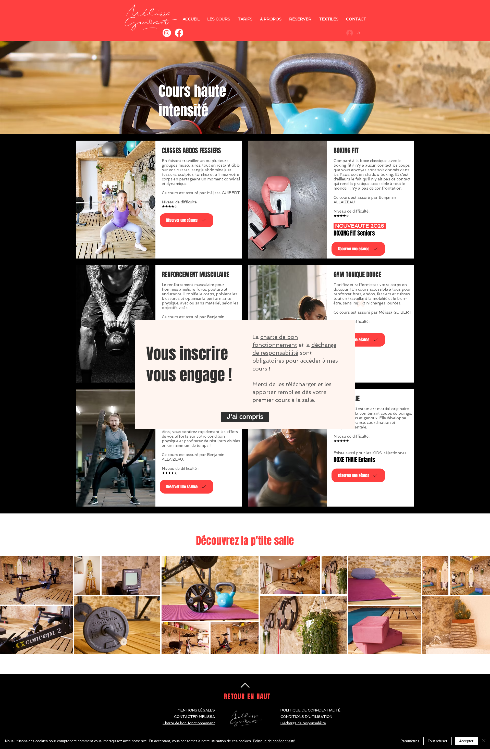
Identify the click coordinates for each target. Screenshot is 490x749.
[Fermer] (484, 741)
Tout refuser (437, 740)
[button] (360, 303)
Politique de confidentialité (274, 740)
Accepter (466, 740)
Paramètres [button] (409, 740)
